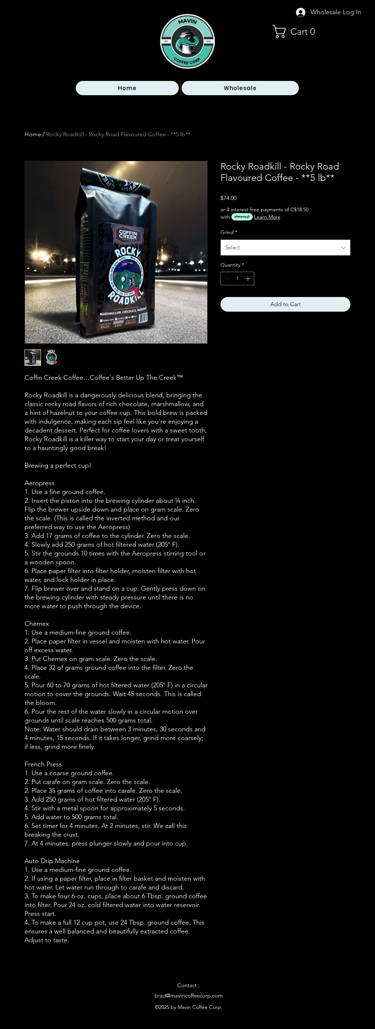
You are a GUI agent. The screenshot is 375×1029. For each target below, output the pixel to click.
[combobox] (285, 247)
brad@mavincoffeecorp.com (189, 995)
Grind (228, 232)
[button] (297, 31)
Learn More (267, 216)
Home (33, 134)
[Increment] (248, 278)
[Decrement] (226, 278)
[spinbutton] (237, 278)
